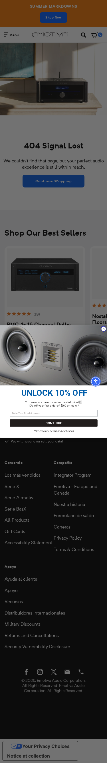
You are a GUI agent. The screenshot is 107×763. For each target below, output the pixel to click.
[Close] (103, 329)
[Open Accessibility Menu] (95, 381)
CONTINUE (53, 423)
